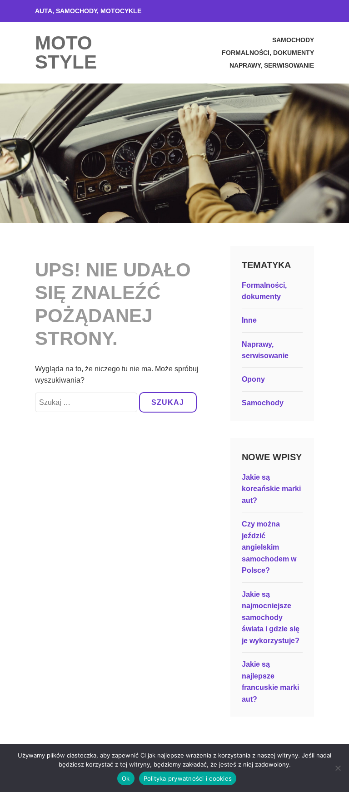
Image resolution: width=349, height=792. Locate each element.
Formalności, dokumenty (268, 52)
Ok (126, 778)
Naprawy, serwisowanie (271, 65)
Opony (253, 379)
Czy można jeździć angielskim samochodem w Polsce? (269, 547)
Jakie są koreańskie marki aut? (271, 488)
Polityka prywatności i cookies (188, 778)
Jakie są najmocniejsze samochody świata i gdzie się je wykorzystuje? (270, 617)
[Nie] (337, 767)
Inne (249, 320)
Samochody (293, 40)
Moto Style (66, 52)
